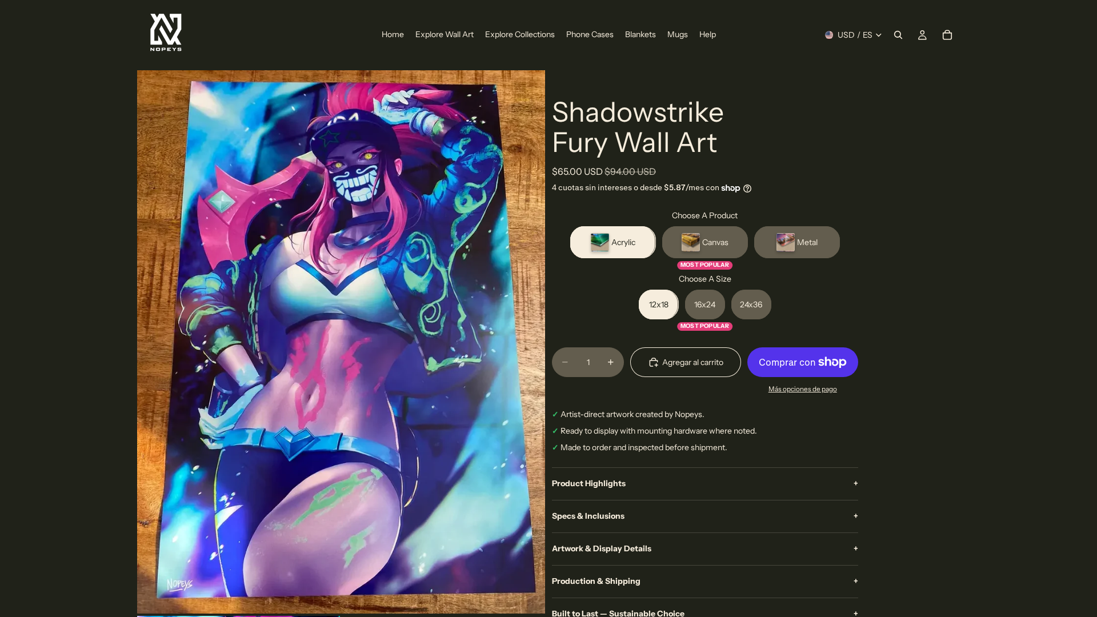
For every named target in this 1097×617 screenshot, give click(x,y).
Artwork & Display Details (705, 548)
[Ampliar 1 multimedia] (341, 342)
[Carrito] (947, 34)
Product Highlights (705, 483)
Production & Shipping (705, 581)
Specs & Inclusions (705, 516)
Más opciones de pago (802, 389)
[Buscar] (898, 34)
